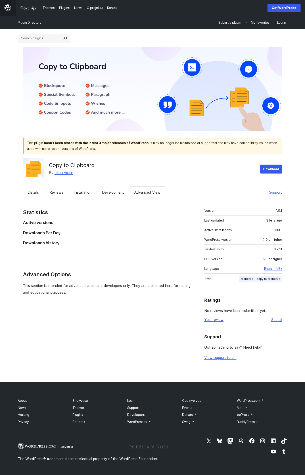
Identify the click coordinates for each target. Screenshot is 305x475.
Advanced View (147, 192)
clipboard (246, 278)
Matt (242, 408)
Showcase (80, 400)
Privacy (23, 422)
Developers (136, 414)
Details (33, 192)
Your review (214, 319)
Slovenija (67, 446)
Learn (131, 400)
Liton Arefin (63, 172)
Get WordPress (284, 8)
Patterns (79, 422)
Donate (189, 414)
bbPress (245, 414)
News (22, 408)
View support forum (220, 357)
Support (275, 192)
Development (113, 192)
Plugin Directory (30, 22)
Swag (188, 422)
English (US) (273, 268)
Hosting (23, 414)
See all (276, 319)
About (22, 400)
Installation (83, 192)
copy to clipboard (268, 278)
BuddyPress (248, 422)
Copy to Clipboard (72, 165)
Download (271, 169)
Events (187, 408)
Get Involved (191, 400)
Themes (79, 408)
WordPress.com (250, 400)
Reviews (56, 192)
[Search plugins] (65, 38)
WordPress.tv (139, 422)
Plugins (78, 414)
